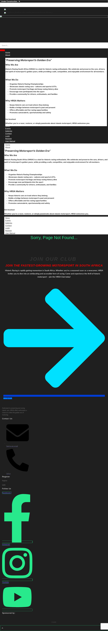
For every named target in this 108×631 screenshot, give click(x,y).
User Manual (10, 233)
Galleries (8, 223)
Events (8, 220)
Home (7, 145)
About (7, 147)
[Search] (2, 50)
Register (8, 231)
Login (7, 228)
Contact (8, 225)
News (7, 218)
